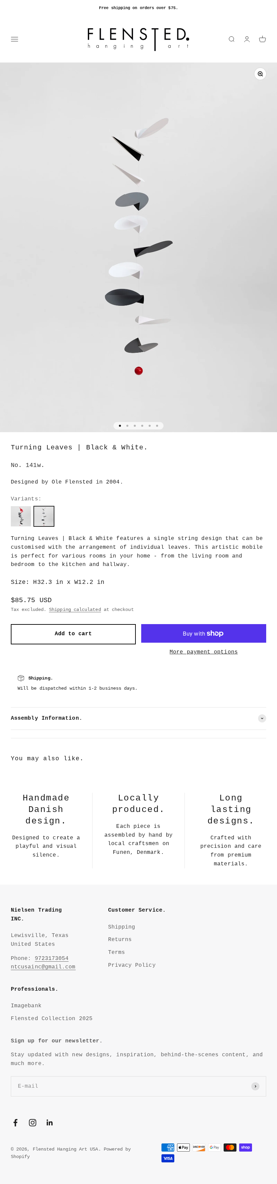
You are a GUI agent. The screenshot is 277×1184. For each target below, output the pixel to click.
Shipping (121, 927)
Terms (116, 952)
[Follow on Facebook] (15, 1122)
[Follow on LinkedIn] (49, 1122)
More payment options (204, 652)
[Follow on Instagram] (32, 1122)
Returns (120, 940)
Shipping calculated (75, 609)
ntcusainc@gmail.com (43, 967)
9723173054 (52, 959)
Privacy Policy (132, 965)
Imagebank (26, 1006)
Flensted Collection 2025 (52, 1019)
